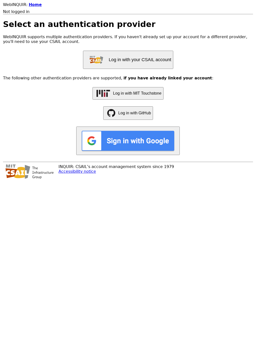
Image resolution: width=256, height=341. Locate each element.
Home (35, 4)
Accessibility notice (77, 171)
